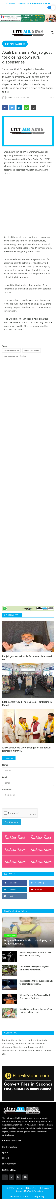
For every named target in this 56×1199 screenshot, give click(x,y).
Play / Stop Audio (14, 43)
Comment (7, 789)
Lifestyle (6, 1158)
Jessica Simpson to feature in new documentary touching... (35, 954)
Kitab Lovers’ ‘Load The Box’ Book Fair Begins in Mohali (27, 703)
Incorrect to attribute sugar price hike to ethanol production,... (36, 982)
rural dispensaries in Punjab (15, 356)
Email (4, 777)
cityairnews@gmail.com (13, 1047)
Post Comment (12, 822)
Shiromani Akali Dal (11, 350)
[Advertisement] (28, 207)
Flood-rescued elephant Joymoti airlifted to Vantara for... (34, 968)
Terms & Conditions (19, 1196)
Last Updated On (27, 3)
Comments (9, 758)
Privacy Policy (37, 1196)
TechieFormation (35, 1191)
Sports (5, 1152)
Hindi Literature (9, 1147)
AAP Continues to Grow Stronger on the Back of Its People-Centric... (26, 749)
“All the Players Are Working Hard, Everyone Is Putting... (35, 996)
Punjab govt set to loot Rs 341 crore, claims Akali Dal (27, 658)
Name (5, 765)
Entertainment (9, 1163)
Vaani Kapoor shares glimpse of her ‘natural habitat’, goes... (36, 1010)
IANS (10, 97)
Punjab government (31, 350)
